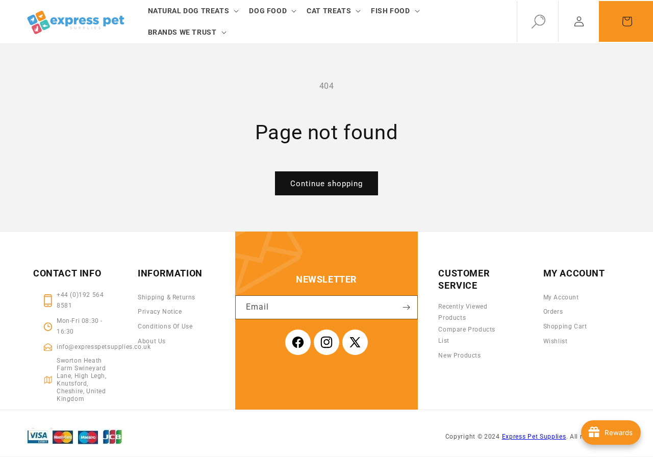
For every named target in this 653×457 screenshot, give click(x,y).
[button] (192, 10)
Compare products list (466, 335)
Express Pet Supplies (534, 436)
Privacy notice (160, 311)
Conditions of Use (165, 326)
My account (561, 297)
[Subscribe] (406, 307)
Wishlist (555, 341)
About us (152, 341)
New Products (459, 355)
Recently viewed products (462, 312)
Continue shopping (326, 183)
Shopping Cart (565, 326)
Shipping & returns (166, 297)
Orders (553, 311)
